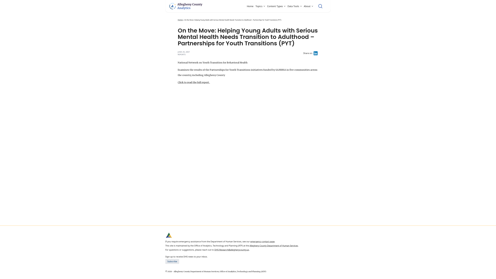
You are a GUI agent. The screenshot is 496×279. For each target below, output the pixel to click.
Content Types (275, 6)
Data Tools (293, 6)
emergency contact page (262, 241)
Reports (182, 54)
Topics (258, 6)
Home (250, 6)
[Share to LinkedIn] (315, 53)
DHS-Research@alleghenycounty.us (231, 249)
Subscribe (172, 261)
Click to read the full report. (194, 82)
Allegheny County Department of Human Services (274, 245)
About (307, 6)
